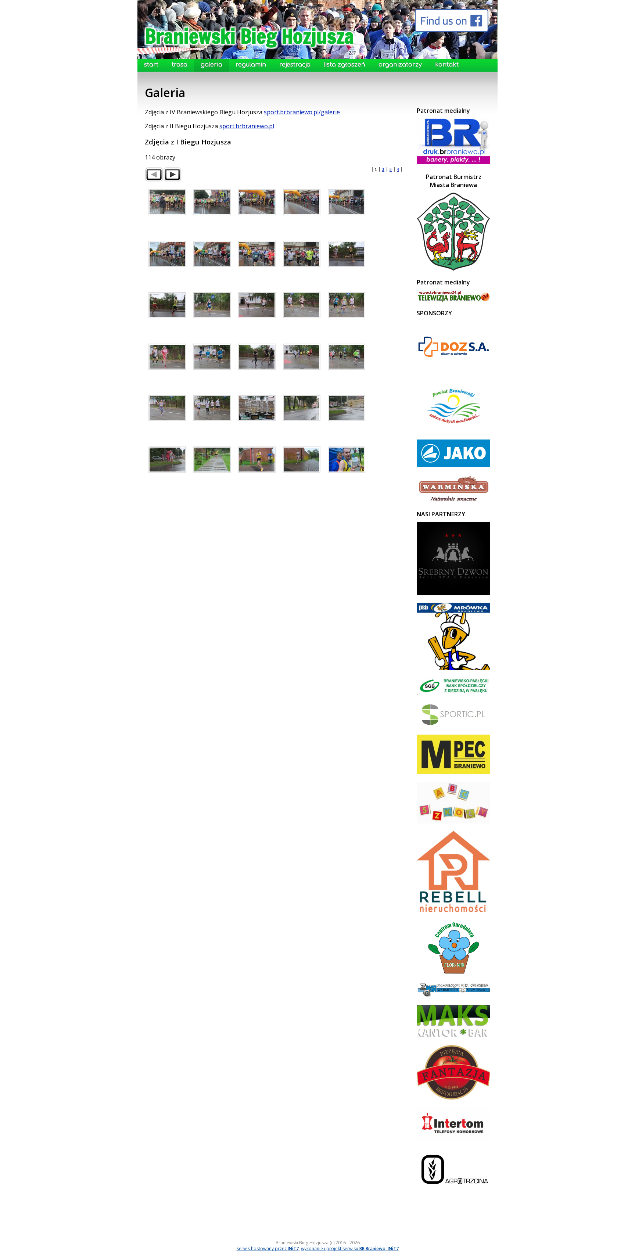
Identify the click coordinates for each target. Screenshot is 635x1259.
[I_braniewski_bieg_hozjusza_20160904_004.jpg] (346, 202)
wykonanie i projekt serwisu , (350, 1248)
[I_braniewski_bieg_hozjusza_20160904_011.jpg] (212, 305)
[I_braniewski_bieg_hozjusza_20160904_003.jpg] (301, 202)
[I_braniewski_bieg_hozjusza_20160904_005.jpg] (167, 254)
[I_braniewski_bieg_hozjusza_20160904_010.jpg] (167, 305)
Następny (172, 174)
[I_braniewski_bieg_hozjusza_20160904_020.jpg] (167, 408)
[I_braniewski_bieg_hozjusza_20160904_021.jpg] (212, 408)
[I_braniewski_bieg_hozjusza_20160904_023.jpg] (301, 408)
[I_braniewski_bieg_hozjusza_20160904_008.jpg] (301, 254)
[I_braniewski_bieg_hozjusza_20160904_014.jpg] (346, 305)
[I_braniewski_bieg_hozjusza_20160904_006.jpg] (212, 254)
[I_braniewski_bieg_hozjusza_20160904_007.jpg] (257, 254)
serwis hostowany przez (268, 1248)
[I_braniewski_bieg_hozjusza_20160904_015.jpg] (167, 357)
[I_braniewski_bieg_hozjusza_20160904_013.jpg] (301, 305)
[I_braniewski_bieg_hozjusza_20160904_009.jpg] (346, 254)
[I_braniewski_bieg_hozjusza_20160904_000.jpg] (167, 202)
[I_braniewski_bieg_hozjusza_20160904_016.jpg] (212, 357)
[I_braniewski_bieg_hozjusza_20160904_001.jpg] (212, 202)
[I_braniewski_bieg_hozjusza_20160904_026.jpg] (212, 459)
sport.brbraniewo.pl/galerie (302, 112)
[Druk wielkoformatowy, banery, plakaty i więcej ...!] (453, 163)
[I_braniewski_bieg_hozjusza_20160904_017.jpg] (257, 357)
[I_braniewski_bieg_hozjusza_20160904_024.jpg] (346, 408)
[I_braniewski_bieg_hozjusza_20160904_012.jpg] (257, 305)
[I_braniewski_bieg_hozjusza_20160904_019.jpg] (346, 357)
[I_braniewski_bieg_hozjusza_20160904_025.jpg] (167, 459)
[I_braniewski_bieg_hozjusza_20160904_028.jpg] (301, 459)
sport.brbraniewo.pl (246, 126)
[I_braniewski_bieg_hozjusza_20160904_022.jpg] (257, 408)
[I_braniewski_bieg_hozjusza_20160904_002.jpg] (257, 202)
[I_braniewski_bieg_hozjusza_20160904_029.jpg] (346, 459)
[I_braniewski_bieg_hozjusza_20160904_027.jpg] (257, 459)
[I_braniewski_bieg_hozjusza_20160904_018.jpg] (301, 357)
